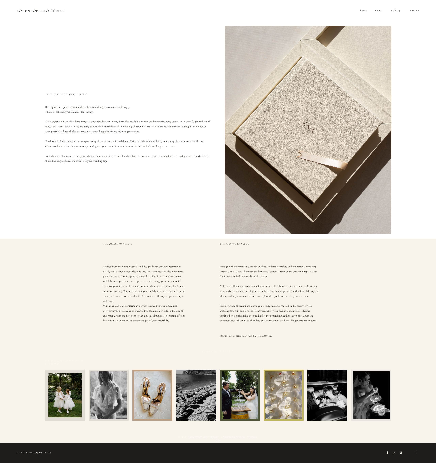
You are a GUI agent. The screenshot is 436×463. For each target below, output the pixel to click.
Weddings (396, 10)
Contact (414, 10)
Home (363, 10)
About (378, 10)
